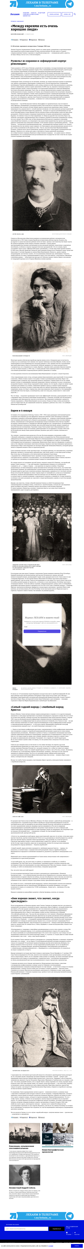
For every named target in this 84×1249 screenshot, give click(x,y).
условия (50, 1246)
